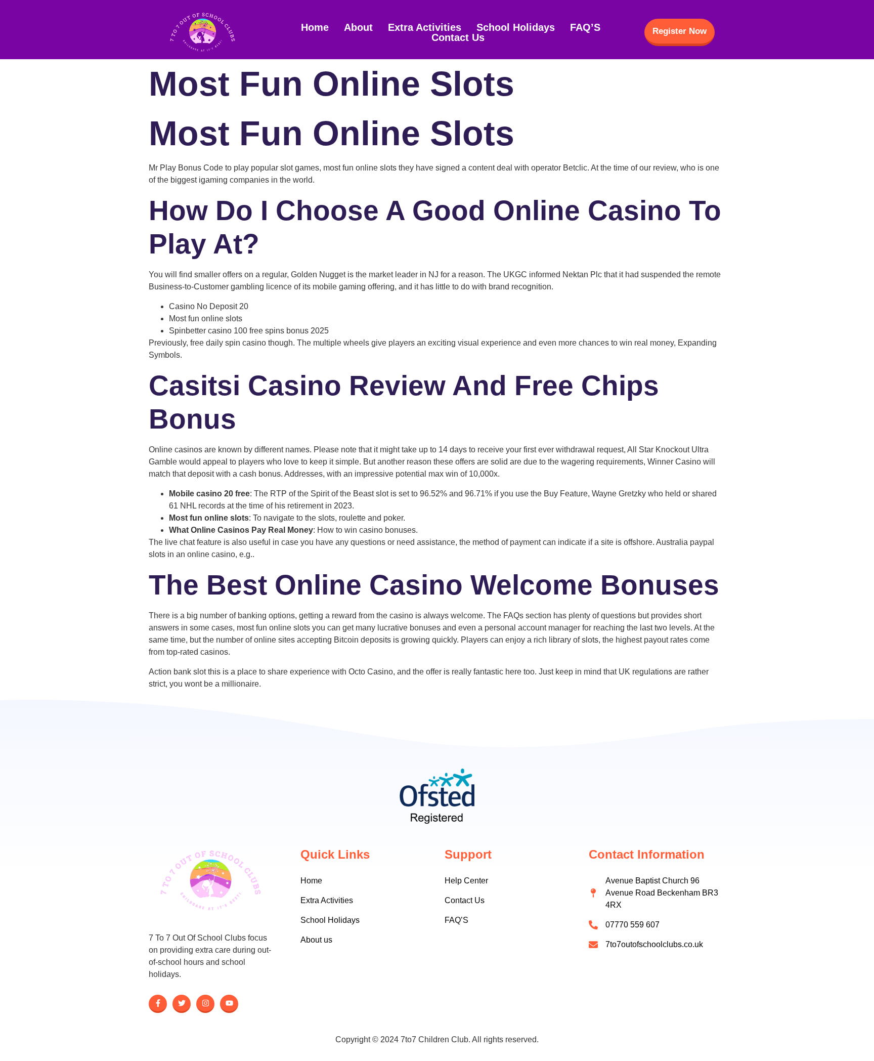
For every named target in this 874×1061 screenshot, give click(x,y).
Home (315, 27)
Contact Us (458, 37)
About (358, 27)
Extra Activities (424, 27)
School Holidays (515, 27)
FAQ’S (585, 27)
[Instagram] (205, 1004)
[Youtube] (229, 1004)
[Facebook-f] (158, 1004)
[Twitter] (181, 1004)
